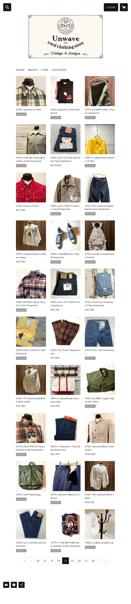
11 (44, 560)
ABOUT (33, 69)
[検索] (7, 7)
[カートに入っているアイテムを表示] (124, 7)
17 (86, 560)
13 (58, 560)
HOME (20, 69)
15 (72, 560)
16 (79, 560)
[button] (111, 7)
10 (38, 560)
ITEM (44, 69)
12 (51, 560)
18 (93, 560)
